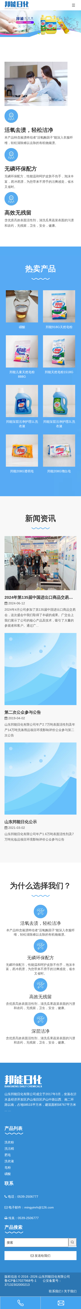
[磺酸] (22, 306)
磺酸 (22, 327)
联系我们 (55, 1291)
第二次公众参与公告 (22, 712)
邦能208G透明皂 (22, 471)
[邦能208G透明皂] (22, 450)
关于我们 (70, 1291)
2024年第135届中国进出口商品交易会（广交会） (40, 597)
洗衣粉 (9, 1142)
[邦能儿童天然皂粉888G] (22, 351)
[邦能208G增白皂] (59, 450)
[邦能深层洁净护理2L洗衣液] (59, 400)
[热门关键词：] (72, 1242)
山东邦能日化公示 (20, 822)
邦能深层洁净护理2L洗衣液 (59, 424)
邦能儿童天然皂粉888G (22, 374)
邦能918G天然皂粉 (59, 327)
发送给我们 (42, 1255)
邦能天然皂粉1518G (59, 372)
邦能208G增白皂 (59, 471)
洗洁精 (9, 1148)
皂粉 (7, 1167)
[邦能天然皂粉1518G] (59, 351)
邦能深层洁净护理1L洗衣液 (22, 424)
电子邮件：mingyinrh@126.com (29, 1207)
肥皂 (7, 1155)
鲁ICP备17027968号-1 (20, 1280)
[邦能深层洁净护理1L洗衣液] (22, 400)
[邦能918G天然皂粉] (59, 306)
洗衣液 (9, 1161)
